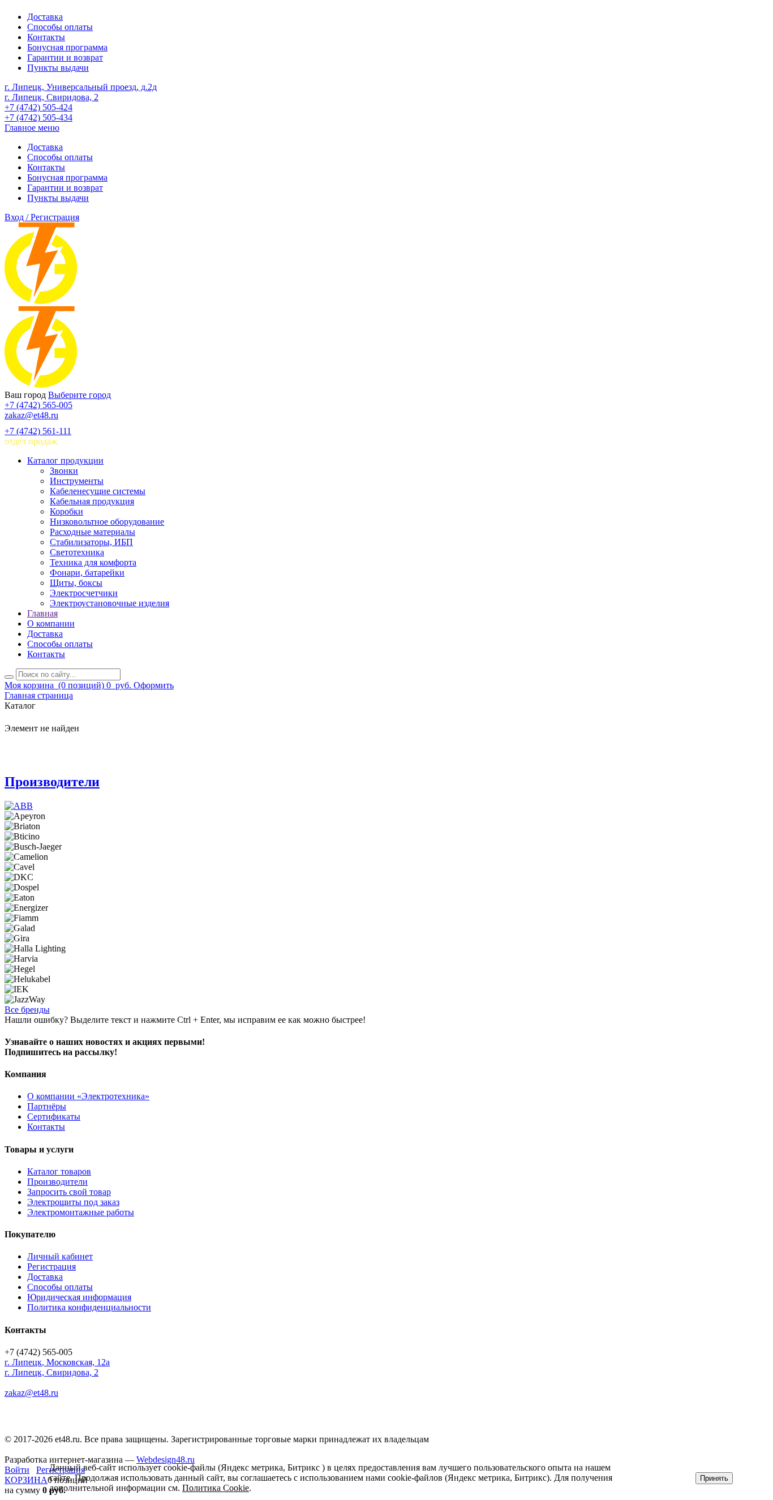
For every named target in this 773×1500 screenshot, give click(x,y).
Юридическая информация (79, 1297)
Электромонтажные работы (80, 1212)
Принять (714, 1478)
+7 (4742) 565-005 (38, 405)
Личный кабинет (60, 1256)
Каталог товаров (59, 1171)
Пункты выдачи (58, 67)
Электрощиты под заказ (73, 1202)
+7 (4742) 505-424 (38, 107)
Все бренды (27, 1009)
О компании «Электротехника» (88, 1096)
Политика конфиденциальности (89, 1307)
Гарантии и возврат (65, 57)
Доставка (45, 17)
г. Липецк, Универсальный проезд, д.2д (81, 87)
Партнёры (46, 1106)
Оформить (154, 685)
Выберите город (79, 395)
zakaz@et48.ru (31, 415)
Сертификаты (53, 1116)
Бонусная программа (67, 47)
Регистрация (51, 1266)
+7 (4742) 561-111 (38, 431)
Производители (52, 781)
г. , (57, 1362)
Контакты (46, 37)
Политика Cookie (215, 1488)
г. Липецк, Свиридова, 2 (51, 97)
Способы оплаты (60, 27)
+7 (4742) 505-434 (38, 117)
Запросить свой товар (69, 1192)
